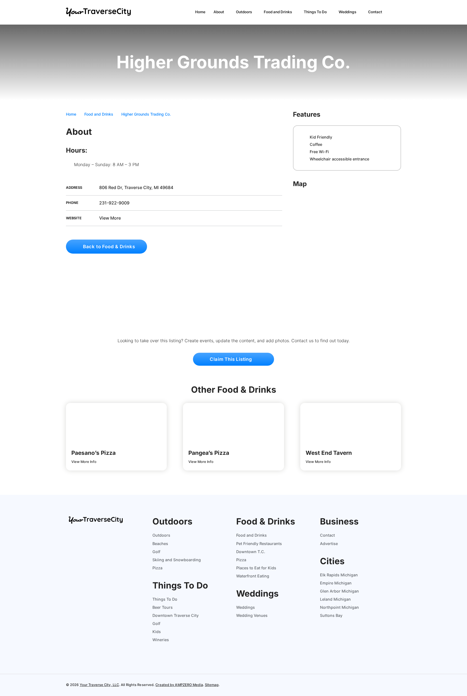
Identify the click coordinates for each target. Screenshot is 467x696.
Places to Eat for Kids (256, 568)
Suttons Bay (331, 615)
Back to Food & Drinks (108, 246)
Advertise (329, 543)
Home (200, 12)
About (219, 12)
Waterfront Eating (252, 576)
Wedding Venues (252, 615)
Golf (156, 551)
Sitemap (212, 685)
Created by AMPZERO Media (179, 685)
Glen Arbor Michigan (339, 591)
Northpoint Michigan (339, 607)
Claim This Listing (231, 359)
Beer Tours (162, 607)
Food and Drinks (278, 12)
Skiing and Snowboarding (176, 559)
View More (109, 218)
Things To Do (316, 12)
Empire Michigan (336, 583)
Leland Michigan (335, 599)
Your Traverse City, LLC (99, 685)
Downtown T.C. (250, 551)
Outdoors (244, 12)
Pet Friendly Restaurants (259, 543)
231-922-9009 (113, 203)
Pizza (157, 568)
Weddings (348, 12)
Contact (375, 12)
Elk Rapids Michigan (339, 575)
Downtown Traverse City (175, 615)
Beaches (160, 543)
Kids (156, 631)
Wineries (160, 639)
